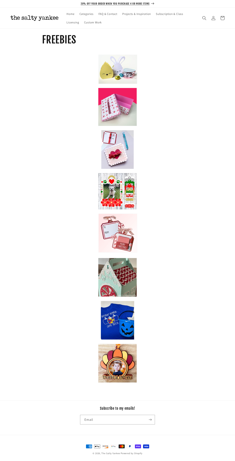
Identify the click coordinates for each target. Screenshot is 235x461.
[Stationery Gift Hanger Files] (117, 252)
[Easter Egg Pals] (117, 85)
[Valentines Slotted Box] (117, 127)
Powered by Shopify (131, 453)
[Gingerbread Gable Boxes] (117, 298)
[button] (204, 18)
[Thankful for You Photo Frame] (117, 384)
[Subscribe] (150, 420)
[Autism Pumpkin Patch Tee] (117, 341)
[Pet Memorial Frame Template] (117, 211)
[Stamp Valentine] (117, 170)
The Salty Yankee (110, 453)
